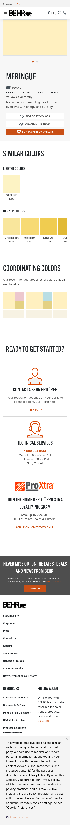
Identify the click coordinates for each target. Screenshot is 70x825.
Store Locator (11, 653)
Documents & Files (14, 705)
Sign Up (35, 588)
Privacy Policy (54, 581)
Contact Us (9, 638)
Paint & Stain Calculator (16, 713)
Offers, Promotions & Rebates (20, 676)
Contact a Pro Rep (13, 661)
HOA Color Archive (14, 720)
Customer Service (13, 668)
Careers (7, 646)
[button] (16, 817)
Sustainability (11, 616)
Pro (18, 3)
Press (6, 631)
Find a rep (33, 410)
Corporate (9, 623)
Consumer (8, 3)
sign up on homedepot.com (33, 527)
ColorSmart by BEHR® (15, 698)
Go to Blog (44, 721)
